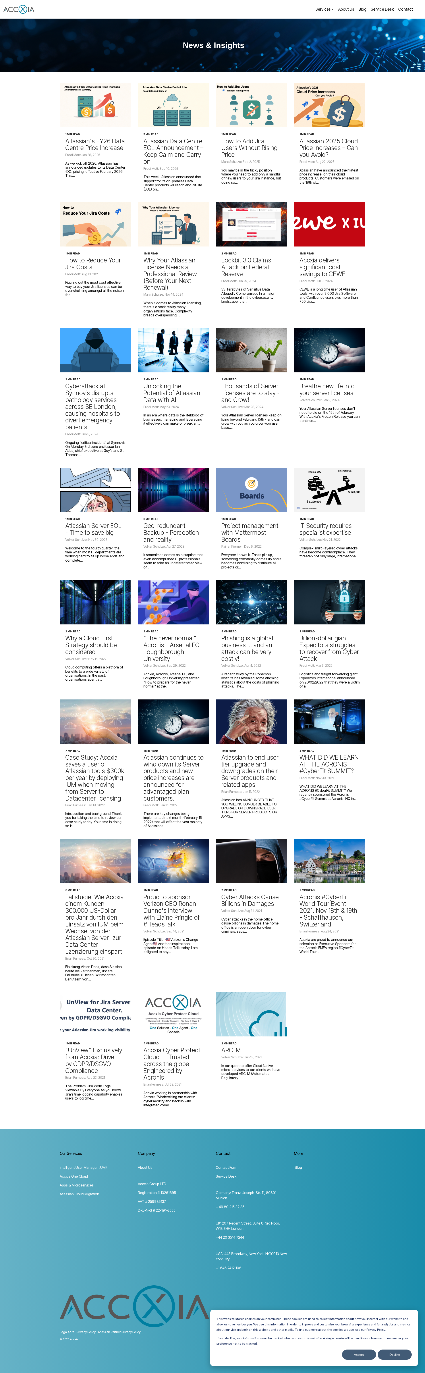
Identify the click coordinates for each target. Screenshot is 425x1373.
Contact (405, 9)
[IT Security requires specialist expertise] (329, 490)
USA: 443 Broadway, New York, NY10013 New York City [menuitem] (251, 1256)
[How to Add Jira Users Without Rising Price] (251, 105)
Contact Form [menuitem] (226, 1167)
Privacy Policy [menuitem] (86, 1332)
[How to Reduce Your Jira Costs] (95, 224)
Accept (359, 1354)
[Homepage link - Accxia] (134, 1324)
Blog (362, 9)
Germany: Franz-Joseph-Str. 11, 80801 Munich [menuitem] (246, 1195)
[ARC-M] (251, 1014)
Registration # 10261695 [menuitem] (157, 1192)
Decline (395, 1354)
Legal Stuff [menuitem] (67, 1332)
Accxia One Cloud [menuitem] (74, 1176)
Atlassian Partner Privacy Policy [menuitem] (119, 1332)
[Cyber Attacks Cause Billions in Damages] (251, 861)
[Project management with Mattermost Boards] (251, 490)
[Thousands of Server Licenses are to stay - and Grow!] (251, 350)
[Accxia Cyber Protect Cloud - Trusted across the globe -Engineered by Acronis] (173, 1014)
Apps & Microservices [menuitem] (77, 1185)
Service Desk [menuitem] (226, 1176)
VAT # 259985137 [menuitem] (152, 1201)
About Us (346, 9)
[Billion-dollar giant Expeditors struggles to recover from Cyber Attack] (329, 602)
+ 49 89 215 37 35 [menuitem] (230, 1207)
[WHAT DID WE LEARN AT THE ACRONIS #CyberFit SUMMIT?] (329, 721)
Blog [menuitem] (298, 1167)
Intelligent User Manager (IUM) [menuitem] (83, 1167)
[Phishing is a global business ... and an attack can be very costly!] (251, 602)
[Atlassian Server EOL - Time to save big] (95, 490)
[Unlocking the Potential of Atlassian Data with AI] (173, 350)
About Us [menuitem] (145, 1167)
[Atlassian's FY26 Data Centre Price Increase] (95, 105)
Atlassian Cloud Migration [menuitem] (79, 1194)
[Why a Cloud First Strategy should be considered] (95, 602)
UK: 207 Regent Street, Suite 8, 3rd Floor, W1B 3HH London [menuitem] (248, 1226)
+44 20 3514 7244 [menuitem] (230, 1237)
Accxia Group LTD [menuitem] (152, 1184)
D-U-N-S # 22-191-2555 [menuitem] (157, 1210)
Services (323, 9)
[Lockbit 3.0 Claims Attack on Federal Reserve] (251, 224)
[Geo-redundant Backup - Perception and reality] (173, 490)
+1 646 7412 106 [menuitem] (228, 1268)
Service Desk (382, 9)
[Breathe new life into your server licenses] (329, 350)
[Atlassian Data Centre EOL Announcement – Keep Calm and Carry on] (173, 105)
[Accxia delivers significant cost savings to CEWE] (329, 224)
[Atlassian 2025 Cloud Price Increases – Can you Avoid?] (329, 105)
